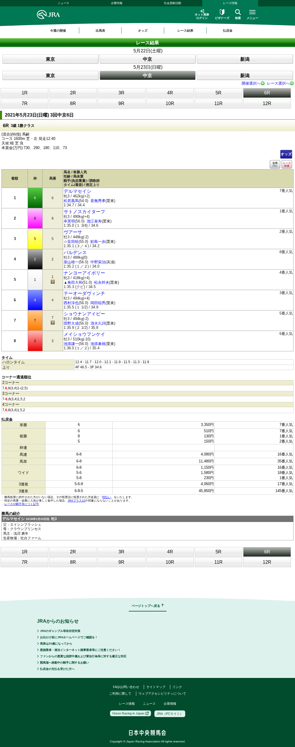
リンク (177, 687)
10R (170, 103)
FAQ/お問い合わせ (126, 687)
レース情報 (230, 3)
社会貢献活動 (172, 3)
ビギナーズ (222, 18)
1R (25, 92)
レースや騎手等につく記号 (21, 504)
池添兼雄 (97, 344)
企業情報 (116, 3)
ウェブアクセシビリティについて (162, 693)
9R (121, 103)
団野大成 (71, 323)
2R (73, 92)
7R (25, 103)
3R (121, 92)
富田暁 (73, 241)
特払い (106, 497)
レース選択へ (278, 83)
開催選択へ (251, 83)
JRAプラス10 (76, 500)
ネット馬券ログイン (202, 16)
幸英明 (69, 221)
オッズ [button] (143, 30)
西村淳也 (71, 303)
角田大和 (74, 282)
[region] (147, 30)
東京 (50, 59)
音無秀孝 (97, 201)
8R (73, 103)
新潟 (244, 59)
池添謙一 (71, 344)
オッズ (286, 154)
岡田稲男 (97, 303)
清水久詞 (97, 323)
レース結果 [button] (185, 30)
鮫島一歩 (97, 241)
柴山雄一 (71, 262)
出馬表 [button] (100, 30)
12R (267, 103)
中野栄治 (97, 262)
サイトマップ (155, 687)
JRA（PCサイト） (170, 713)
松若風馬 (71, 201)
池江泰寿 (94, 221)
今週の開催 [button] (58, 30)
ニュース (63, 3)
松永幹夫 (101, 282)
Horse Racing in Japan (128, 713)
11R (218, 103)
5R (218, 92)
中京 (147, 59)
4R (170, 92)
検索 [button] (238, 18)
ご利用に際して (120, 693)
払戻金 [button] (227, 30)
